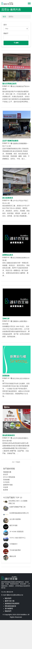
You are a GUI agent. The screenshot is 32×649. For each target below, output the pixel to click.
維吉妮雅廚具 (7, 198)
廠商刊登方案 (9, 601)
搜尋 (16, 42)
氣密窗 (5, 490)
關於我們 (8, 598)
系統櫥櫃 (6, 480)
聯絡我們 (8, 611)
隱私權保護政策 (10, 606)
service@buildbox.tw (15, 595)
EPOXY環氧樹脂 (9, 477)
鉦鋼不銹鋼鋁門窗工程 (18, 507)
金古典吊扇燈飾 (15, 519)
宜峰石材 (6, 318)
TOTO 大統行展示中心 (18, 538)
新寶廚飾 (6, 376)
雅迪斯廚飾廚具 (8, 435)
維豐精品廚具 (7, 255)
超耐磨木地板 (8, 485)
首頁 (4, 16)
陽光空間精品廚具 (9, 84)
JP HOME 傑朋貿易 (16, 531)
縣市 (5, 25)
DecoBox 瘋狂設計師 (7, 592)
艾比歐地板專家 (15, 550)
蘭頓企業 (13, 556)
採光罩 (5, 474)
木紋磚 (5, 487)
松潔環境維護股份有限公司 (19, 513)
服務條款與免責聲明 (12, 603)
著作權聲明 (9, 608)
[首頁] (7, 3)
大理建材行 (14, 544)
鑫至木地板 (14, 525)
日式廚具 (6, 482)
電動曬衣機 (7, 472)
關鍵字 (6, 33)
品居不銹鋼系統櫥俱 (10, 141)
